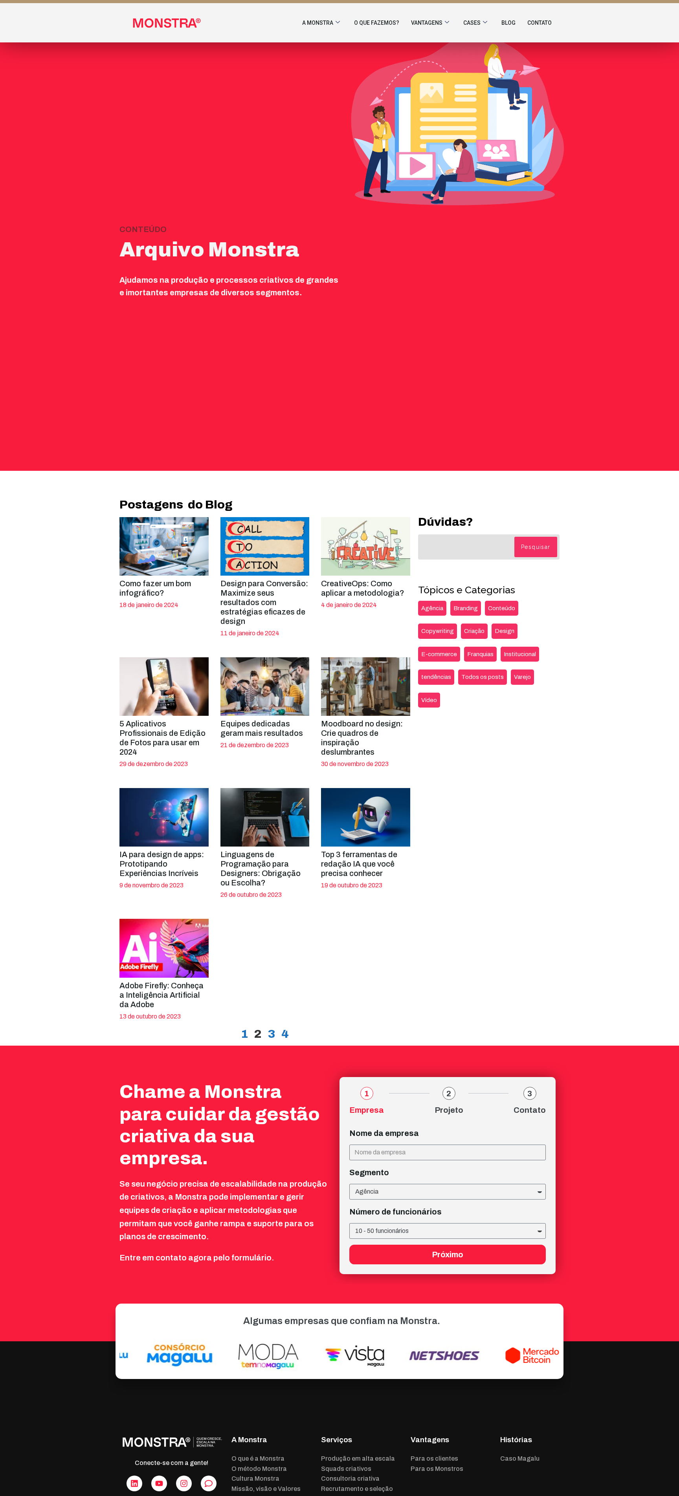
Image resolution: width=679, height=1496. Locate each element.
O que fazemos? (376, 23)
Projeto (449, 1110)
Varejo (522, 677)
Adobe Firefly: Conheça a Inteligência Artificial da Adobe (161, 995)
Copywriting (437, 631)
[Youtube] (159, 1483)
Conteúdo (501, 608)
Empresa (366, 1110)
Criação (474, 631)
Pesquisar (536, 547)
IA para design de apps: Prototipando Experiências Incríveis (161, 864)
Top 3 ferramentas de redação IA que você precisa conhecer (359, 864)
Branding (465, 608)
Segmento (369, 1172)
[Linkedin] (134, 1483)
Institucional (520, 654)
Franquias (480, 654)
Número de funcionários (395, 1211)
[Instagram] (184, 1483)
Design (504, 631)
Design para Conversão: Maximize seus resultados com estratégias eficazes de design (264, 602)
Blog (508, 23)
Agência (432, 608)
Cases (472, 23)
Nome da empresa (384, 1133)
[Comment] (209, 1483)
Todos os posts (482, 677)
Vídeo (429, 700)
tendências (436, 677)
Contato (539, 23)
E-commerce (439, 654)
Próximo (447, 1254)
